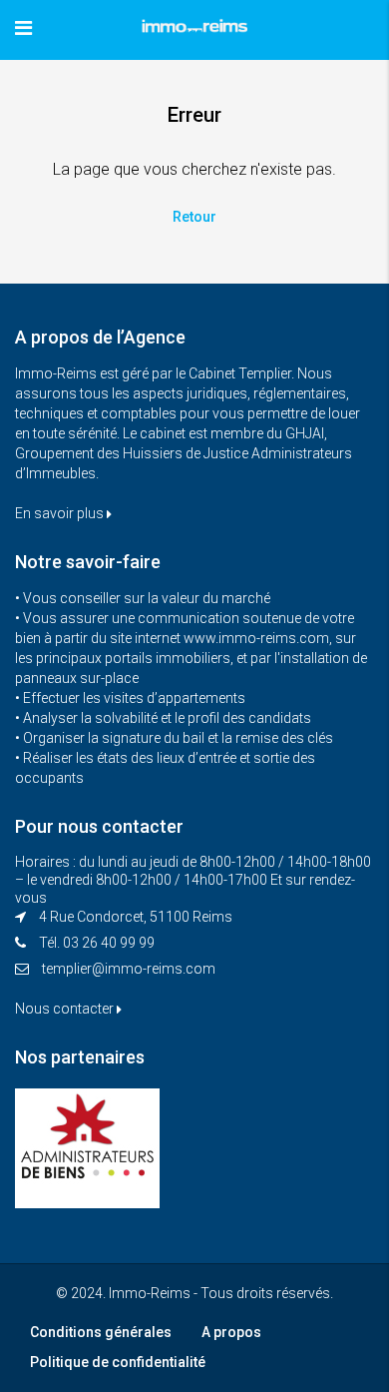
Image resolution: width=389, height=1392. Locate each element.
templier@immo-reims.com (128, 969)
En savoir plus (61, 513)
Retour (194, 217)
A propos (231, 1332)
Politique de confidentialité (117, 1362)
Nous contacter (66, 1009)
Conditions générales (101, 1332)
